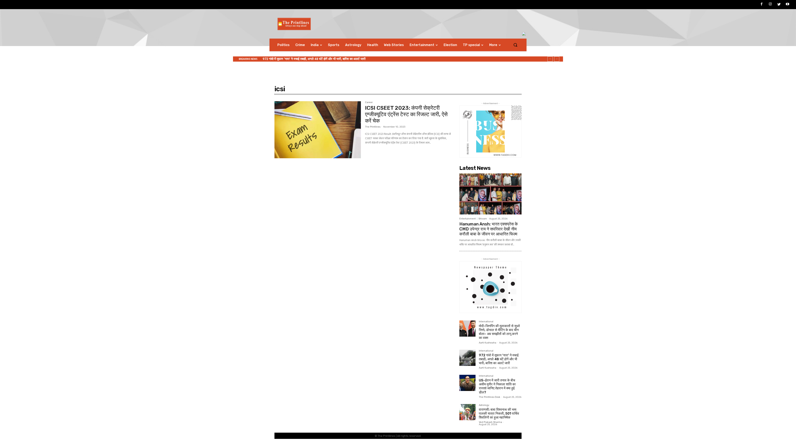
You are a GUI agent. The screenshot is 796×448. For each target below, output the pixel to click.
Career (369, 102)
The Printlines (372, 126)
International (486, 321)
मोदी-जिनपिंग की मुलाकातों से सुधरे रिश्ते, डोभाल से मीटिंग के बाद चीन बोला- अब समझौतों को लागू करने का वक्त (499, 332)
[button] (515, 45)
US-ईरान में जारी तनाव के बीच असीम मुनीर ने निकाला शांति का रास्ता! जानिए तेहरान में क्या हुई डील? (497, 386)
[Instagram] (770, 4)
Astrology (484, 405)
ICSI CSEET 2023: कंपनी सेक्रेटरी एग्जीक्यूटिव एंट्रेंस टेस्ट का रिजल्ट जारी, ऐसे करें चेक (406, 114)
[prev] (550, 59)
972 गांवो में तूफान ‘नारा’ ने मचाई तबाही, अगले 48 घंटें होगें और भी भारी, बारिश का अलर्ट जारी (314, 59)
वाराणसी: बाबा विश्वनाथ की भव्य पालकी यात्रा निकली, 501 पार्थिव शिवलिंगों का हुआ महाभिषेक (499, 413)
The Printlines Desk (489, 397)
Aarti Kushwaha (487, 342)
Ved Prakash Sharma (490, 422)
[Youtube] (787, 4)
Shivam (482, 218)
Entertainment (467, 219)
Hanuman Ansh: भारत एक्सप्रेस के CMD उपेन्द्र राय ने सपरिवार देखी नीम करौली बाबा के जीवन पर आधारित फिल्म (488, 229)
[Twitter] (779, 4)
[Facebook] (761, 4)
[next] (556, 59)
